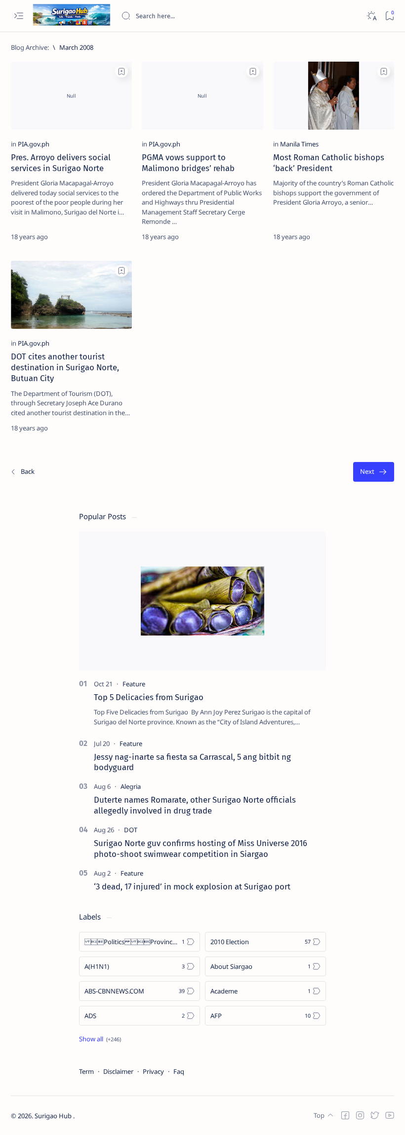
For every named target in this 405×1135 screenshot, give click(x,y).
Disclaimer (118, 1071)
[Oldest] (373, 472)
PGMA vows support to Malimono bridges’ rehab (188, 162)
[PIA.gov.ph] (33, 144)
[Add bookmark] (121, 71)
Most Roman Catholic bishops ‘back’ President (328, 162)
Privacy (153, 1071)
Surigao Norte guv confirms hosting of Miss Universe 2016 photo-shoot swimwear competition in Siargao (200, 848)
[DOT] (130, 829)
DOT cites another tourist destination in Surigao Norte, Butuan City (65, 367)
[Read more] (116, 236)
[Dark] (371, 16)
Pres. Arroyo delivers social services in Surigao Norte (61, 162)
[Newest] (22, 472)
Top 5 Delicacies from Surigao (148, 697)
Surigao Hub (54, 1115)
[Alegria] (131, 786)
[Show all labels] (100, 1038)
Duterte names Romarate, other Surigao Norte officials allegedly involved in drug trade (195, 805)
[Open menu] (18, 16)
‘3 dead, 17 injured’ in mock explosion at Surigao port (192, 886)
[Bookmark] (389, 16)
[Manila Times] (299, 144)
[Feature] (133, 683)
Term (86, 1071)
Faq (178, 1071)
